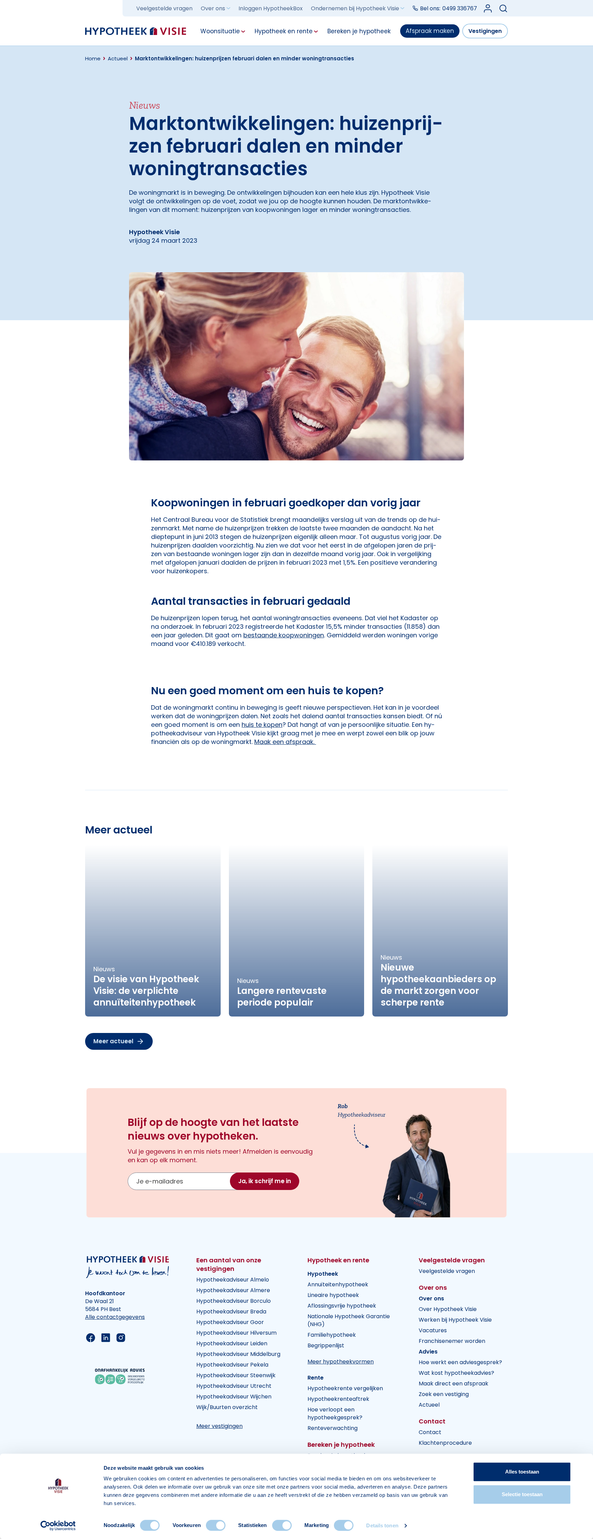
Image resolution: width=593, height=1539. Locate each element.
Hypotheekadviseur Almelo (232, 1280)
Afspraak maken (430, 31)
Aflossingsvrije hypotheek (341, 1306)
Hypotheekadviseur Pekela (232, 1365)
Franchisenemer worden (452, 1341)
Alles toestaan (522, 1472)
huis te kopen (262, 724)
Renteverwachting (332, 1428)
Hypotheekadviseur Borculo (233, 1301)
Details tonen (382, 1525)
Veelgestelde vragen (164, 8)
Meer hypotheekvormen (340, 1362)
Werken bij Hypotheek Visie (455, 1320)
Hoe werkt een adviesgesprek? (460, 1362)
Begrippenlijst (325, 1345)
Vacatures (433, 1330)
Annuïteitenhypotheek (337, 1284)
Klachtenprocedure (445, 1443)
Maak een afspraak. (285, 741)
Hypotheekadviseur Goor (230, 1322)
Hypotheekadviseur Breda (231, 1311)
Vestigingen (485, 31)
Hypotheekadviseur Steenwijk (236, 1375)
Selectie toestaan (522, 1494)
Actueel (429, 1405)
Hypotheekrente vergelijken (345, 1388)
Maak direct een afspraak (453, 1383)
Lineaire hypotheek (333, 1295)
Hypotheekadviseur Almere (233, 1290)
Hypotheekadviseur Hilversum (236, 1333)
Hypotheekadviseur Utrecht (233, 1386)
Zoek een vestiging (444, 1394)
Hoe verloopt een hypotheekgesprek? (334, 1413)
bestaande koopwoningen (283, 635)
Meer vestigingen (219, 1426)
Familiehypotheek (331, 1335)
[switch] (215, 1525)
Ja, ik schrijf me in (264, 1181)
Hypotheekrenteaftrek (338, 1399)
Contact (430, 1432)
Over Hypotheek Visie (448, 1309)
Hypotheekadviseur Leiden (231, 1343)
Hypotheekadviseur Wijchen (233, 1396)
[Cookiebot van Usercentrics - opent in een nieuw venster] (58, 1525)
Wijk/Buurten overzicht (227, 1407)
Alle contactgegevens (115, 1317)
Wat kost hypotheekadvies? (456, 1373)
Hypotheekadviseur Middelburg (238, 1354)
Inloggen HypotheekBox (271, 8)
